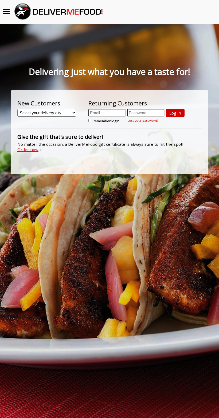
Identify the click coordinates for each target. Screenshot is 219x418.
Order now (27, 149)
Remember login (106, 121)
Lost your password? (142, 121)
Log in (175, 113)
